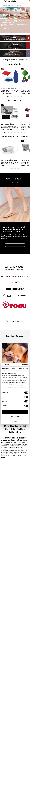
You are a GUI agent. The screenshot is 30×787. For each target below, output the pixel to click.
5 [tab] (13, 96)
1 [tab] (7, 96)
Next (17, 183)
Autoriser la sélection (15, 416)
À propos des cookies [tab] (23, 368)
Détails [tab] (13, 368)
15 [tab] (25, 132)
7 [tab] (16, 96)
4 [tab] (8, 132)
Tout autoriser (15, 412)
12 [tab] (21, 132)
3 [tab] (10, 96)
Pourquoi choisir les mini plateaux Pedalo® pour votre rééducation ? (13, 229)
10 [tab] (21, 96)
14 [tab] (24, 132)
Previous (13, 183)
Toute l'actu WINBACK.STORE (15, 245)
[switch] (26, 397)
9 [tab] (19, 96)
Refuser (15, 421)
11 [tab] (22, 96)
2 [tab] (8, 96)
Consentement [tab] (5, 368)
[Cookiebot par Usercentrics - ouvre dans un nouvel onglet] (22, 364)
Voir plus (4, 239)
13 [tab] (22, 132)
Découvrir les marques (15, 321)
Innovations (12, 225)
